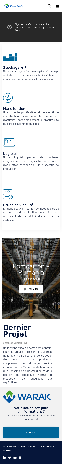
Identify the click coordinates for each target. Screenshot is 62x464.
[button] (31, 289)
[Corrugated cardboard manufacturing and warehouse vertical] (27, 402)
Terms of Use (46, 446)
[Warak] (13, 6)
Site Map (7, 450)
